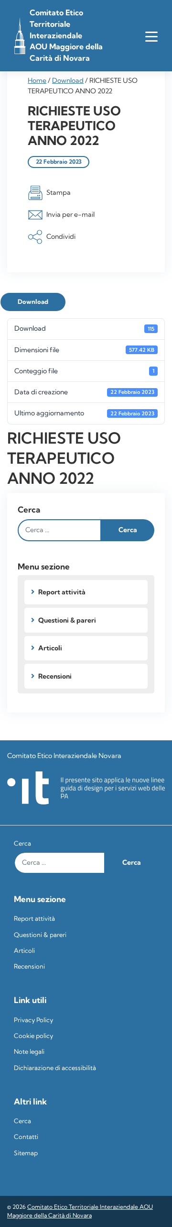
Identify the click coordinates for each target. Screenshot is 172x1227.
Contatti (26, 1136)
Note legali (29, 1051)
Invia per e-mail (70, 214)
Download (68, 80)
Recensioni (55, 676)
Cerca (29, 509)
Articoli (50, 648)
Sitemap (26, 1153)
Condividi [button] (60, 236)
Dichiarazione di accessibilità (55, 1067)
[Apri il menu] (151, 36)
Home (37, 80)
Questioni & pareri (67, 620)
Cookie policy (33, 1035)
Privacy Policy (33, 1020)
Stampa (58, 192)
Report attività (62, 592)
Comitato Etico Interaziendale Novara (64, 755)
